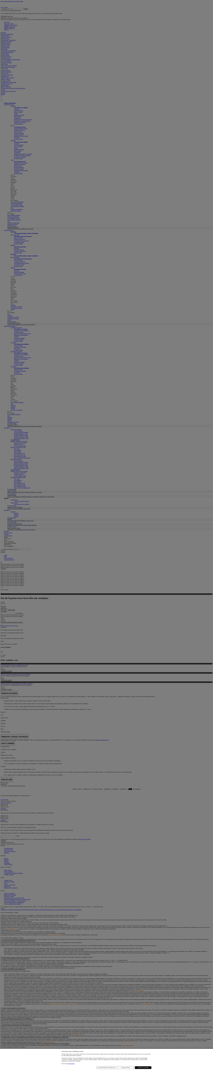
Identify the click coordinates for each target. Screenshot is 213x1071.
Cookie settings (125, 1067)
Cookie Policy (71, 1063)
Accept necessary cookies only (106, 1067)
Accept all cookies (143, 1067)
